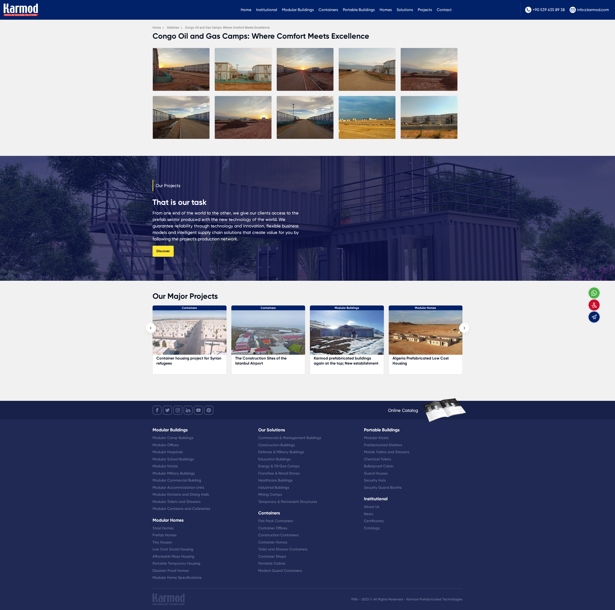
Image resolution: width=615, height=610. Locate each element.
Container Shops (272, 556)
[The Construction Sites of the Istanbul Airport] (190, 335)
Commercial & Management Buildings (289, 438)
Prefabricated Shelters (383, 445)
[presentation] (151, 328)
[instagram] (177, 410)
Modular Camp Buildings (173, 438)
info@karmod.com (593, 9)
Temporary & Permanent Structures (287, 502)
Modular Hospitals (168, 452)
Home (246, 9)
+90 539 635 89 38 (549, 9)
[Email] (594, 317)
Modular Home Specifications (177, 577)
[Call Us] (594, 305)
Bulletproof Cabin (378, 466)
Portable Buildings (359, 9)
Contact (444, 9)
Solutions (405, 9)
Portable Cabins (271, 563)
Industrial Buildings (273, 487)
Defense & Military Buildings (281, 452)
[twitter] (167, 410)
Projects (425, 9)
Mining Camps (270, 494)
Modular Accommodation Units (178, 487)
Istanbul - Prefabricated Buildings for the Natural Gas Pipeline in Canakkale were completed (425, 363)
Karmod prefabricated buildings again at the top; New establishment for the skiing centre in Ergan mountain (267, 365)
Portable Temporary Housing (176, 563)
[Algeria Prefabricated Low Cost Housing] (347, 335)
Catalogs (372, 528)
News (368, 514)
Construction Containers (278, 535)
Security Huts (375, 480)
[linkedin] (188, 410)
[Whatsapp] (594, 293)
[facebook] (157, 410)
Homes (386, 9)
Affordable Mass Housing (173, 556)
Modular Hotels (165, 466)
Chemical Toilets (377, 459)
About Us (371, 507)
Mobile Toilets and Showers (386, 452)
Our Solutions (271, 430)
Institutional (266, 9)
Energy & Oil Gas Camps (279, 466)
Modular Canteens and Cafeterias (181, 508)
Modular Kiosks (376, 438)
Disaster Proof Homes (171, 570)
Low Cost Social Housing (173, 549)
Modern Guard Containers (280, 570)
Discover (163, 251)
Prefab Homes (165, 535)
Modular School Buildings (173, 459)
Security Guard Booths (383, 487)
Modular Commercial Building (177, 480)
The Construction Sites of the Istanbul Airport (182, 361)
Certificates (374, 521)
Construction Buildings (276, 445)
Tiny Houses (162, 542)
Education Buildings (274, 459)
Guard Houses (376, 473)
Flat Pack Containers (275, 521)
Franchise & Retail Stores (279, 473)
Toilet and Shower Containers (283, 549)
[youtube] (198, 410)
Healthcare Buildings (275, 480)
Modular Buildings (298, 9)
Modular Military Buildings (174, 473)
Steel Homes (163, 528)
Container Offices (272, 528)
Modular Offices (166, 445)
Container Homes (272, 542)
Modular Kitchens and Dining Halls (181, 494)
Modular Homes (346, 308)
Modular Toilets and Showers (177, 502)
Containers (328, 9)
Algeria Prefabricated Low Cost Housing (342, 361)
